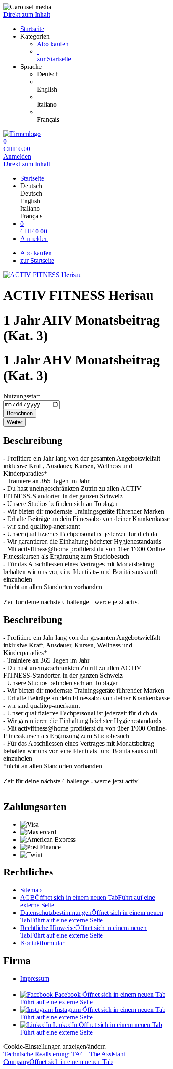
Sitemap (31, 889)
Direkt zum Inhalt (26, 14)
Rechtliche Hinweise (83, 931)
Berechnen (20, 413)
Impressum (34, 978)
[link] (103, 74)
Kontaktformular (42, 942)
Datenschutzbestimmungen (91, 916)
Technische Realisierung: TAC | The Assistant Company (64, 1058)
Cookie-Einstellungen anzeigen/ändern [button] (54, 1046)
